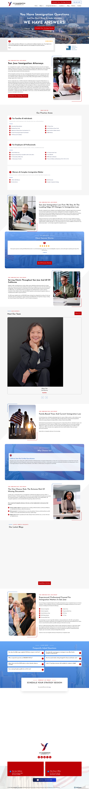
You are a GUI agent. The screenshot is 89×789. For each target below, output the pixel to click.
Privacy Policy (33, 787)
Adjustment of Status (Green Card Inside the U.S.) (20, 130)
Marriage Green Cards (15, 128)
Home (36, 5)
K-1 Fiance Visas (50, 126)
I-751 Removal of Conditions (16, 134)
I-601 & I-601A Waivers (15, 179)
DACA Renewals (50, 179)
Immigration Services (51, 5)
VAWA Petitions (50, 132)
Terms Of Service (56, 787)
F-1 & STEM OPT (50, 154)
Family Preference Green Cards (53, 128)
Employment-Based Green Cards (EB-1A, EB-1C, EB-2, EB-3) (22, 154)
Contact (79, 5)
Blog (68, 5)
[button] (44, 28)
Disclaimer (42, 787)
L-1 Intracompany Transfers (16, 158)
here (50, 687)
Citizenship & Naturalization (16, 126)
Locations (61, 5)
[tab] (25, 653)
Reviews (73, 5)
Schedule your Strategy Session (61, 2)
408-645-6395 (76, 2)
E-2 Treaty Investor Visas (52, 152)
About (41, 5)
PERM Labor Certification (51, 156)
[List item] (39, 757)
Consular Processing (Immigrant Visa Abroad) (19, 132)
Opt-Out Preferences (49, 787)
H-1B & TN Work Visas (15, 152)
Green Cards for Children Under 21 (53, 130)
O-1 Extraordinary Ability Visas (17, 156)
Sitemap (38, 787)
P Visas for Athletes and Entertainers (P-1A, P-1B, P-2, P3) (58, 158)
